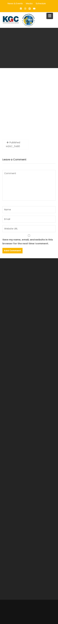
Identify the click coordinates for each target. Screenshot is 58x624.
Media (29, 3)
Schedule (41, 3)
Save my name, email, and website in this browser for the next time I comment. (27, 241)
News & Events (15, 3)
